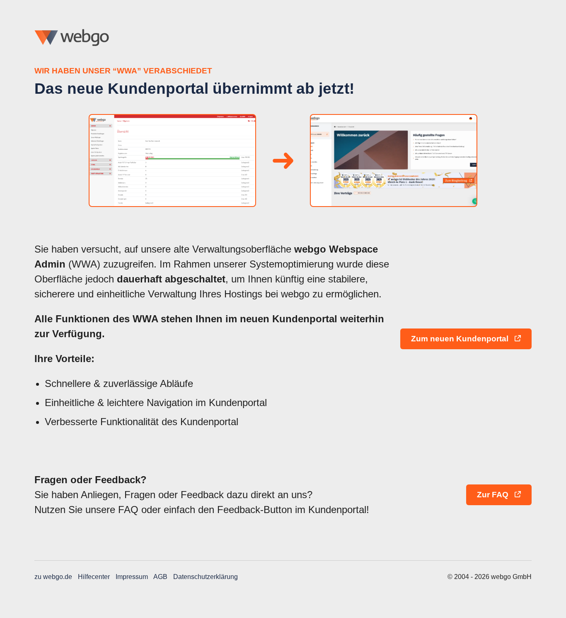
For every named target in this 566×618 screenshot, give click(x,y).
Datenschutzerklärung (205, 576)
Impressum (132, 576)
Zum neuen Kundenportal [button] (460, 338)
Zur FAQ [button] (493, 494)
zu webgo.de (53, 576)
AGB (160, 576)
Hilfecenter (94, 576)
